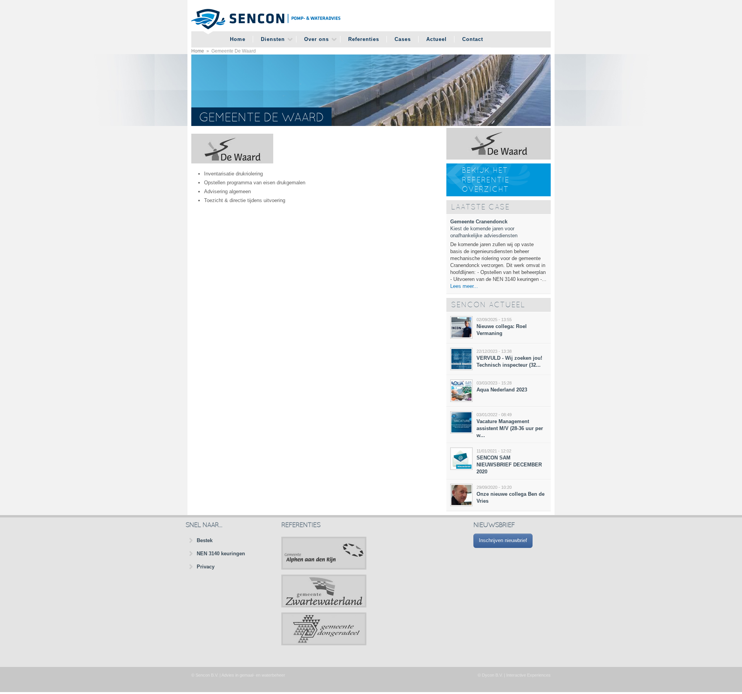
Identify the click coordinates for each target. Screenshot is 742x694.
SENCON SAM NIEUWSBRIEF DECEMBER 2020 (509, 465)
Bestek (205, 540)
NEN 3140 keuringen (221, 553)
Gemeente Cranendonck (478, 222)
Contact (472, 39)
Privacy (205, 567)
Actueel (436, 39)
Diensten (273, 39)
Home (237, 39)
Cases (403, 39)
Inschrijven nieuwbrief (503, 540)
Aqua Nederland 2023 (502, 390)
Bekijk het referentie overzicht (485, 180)
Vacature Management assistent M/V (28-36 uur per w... (510, 428)
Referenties (363, 39)
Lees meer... (464, 286)
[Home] (265, 20)
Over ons (316, 39)
